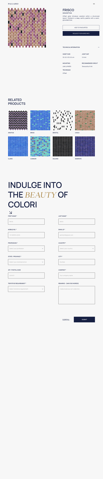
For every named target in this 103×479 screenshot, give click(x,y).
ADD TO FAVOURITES (81, 27)
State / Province (14, 256)
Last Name (62, 216)
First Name (12, 216)
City (60, 256)
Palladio (13, 4)
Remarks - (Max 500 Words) (68, 283)
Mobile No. (12, 229)
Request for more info (81, 33)
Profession (13, 243)
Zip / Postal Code (14, 270)
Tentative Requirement (17, 283)
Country (62, 243)
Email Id (61, 229)
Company (62, 270)
